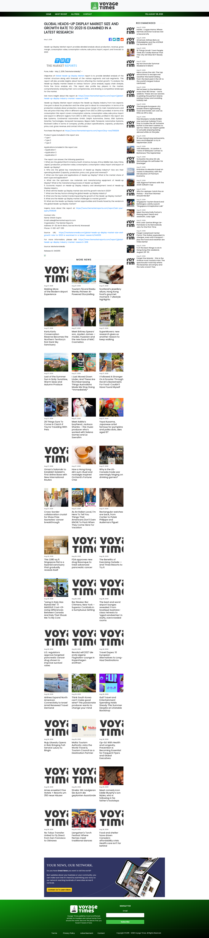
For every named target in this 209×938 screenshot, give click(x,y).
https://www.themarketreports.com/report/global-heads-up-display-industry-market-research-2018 (84, 97)
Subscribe (125, 922)
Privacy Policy (69, 933)
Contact (101, 933)
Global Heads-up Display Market (70, 76)
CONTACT (87, 14)
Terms (54, 933)
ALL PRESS (75, 14)
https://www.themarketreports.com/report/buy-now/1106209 (92, 130)
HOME (48, 14)
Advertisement (86, 933)
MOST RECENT (61, 14)
